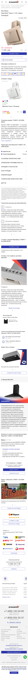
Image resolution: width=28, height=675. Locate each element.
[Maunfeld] (14, 2)
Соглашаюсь (14, 672)
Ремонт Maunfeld (5, 636)
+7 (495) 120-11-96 (14, 564)
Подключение (4, 631)
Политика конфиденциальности (14, 655)
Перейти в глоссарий (14, 308)
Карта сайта (14, 659)
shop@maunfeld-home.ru (14, 645)
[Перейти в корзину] (26, 2)
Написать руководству (14, 652)
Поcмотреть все (14, 473)
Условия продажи (14, 657)
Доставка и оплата (6, 629)
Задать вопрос (14, 469)
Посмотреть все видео (14, 508)
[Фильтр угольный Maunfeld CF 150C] (6, 321)
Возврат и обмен (5, 638)
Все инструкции (9, 59)
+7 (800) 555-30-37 (14, 618)
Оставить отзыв (14, 247)
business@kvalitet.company (14, 649)
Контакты (19, 636)
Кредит (3, 633)
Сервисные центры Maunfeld (8, 634)
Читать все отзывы (14, 523)
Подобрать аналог (14, 53)
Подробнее (14, 553)
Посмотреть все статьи (14, 373)
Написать (14, 569)
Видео (18, 634)
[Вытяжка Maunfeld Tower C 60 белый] (14, 90)
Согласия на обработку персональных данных (18, 670)
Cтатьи (18, 629)
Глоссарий (19, 631)
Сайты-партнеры (21, 638)
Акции (2, 639)
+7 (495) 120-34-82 (14, 611)
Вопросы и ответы (21, 633)
